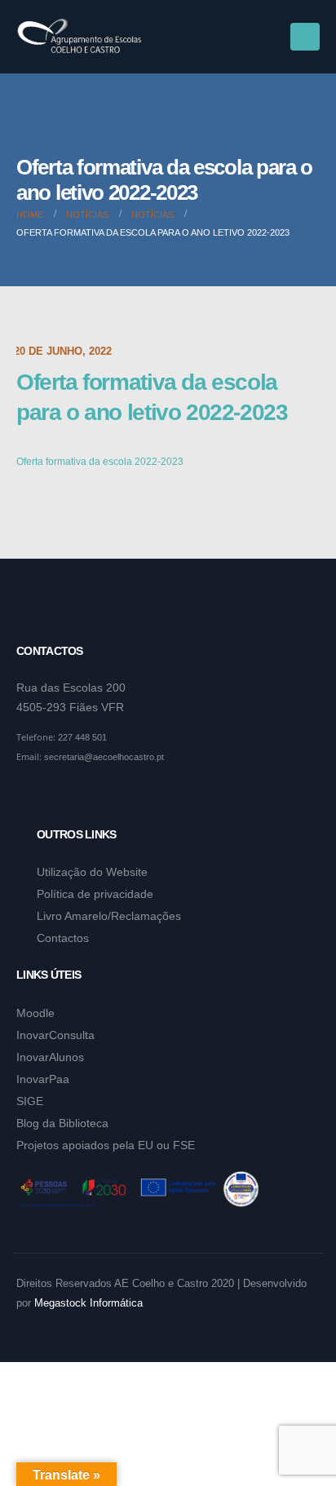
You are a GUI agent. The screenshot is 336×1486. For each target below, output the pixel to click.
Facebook (30, 797)
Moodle (35, 1012)
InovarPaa (42, 1079)
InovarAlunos (50, 1057)
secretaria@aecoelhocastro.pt (104, 757)
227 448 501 (82, 737)
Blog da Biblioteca (62, 1123)
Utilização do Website (92, 871)
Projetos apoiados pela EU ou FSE (105, 1145)
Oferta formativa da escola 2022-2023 (99, 461)
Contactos (63, 937)
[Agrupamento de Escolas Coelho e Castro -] (79, 37)
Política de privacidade (95, 893)
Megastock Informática (88, 1303)
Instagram (61, 797)
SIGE (29, 1101)
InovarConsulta (55, 1035)
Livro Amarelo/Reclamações (109, 915)
